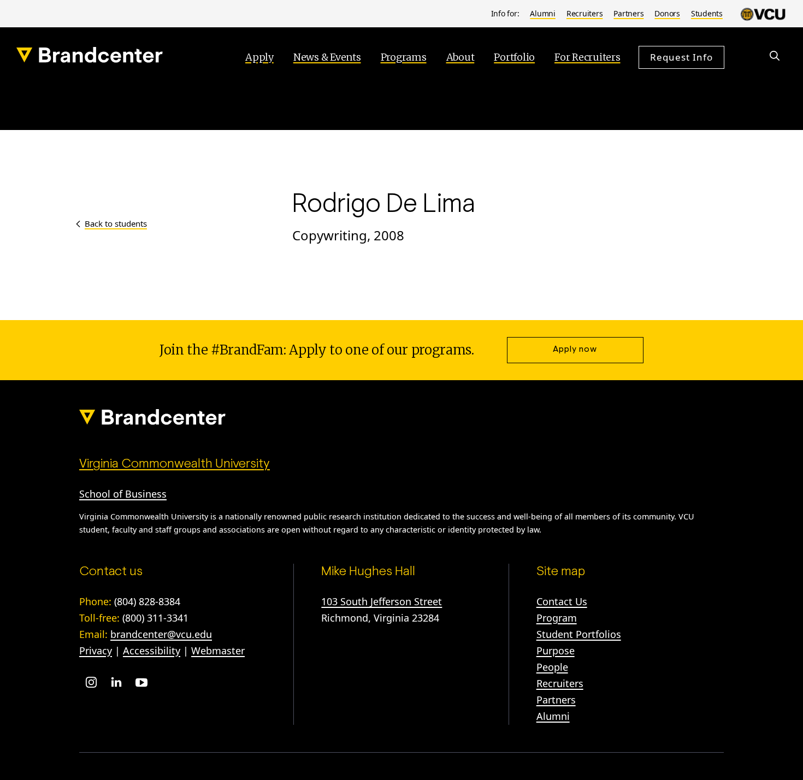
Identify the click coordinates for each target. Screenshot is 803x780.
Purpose (555, 650)
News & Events (327, 57)
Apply (259, 57)
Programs (404, 57)
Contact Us (561, 601)
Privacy (95, 650)
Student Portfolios (578, 634)
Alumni (543, 13)
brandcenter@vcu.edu (161, 634)
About (460, 57)
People (552, 666)
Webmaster (218, 650)
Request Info (681, 57)
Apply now (575, 349)
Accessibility (151, 650)
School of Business (123, 493)
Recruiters (584, 13)
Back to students (116, 223)
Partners (628, 13)
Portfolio (514, 57)
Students (707, 13)
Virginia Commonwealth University (174, 464)
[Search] (775, 56)
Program (556, 617)
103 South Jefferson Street (381, 601)
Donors (667, 13)
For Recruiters (587, 57)
